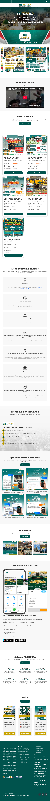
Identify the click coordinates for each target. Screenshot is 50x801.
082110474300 (39, 750)
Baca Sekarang (10, 733)
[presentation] (4, 58)
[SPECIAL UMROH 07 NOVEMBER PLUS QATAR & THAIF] (14, 59)
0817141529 (38, 747)
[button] (9, 97)
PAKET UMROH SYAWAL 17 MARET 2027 (12, 240)
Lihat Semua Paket (25, 124)
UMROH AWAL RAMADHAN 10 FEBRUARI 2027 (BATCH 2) (37, 157)
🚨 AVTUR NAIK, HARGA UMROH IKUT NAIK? (24, 724)
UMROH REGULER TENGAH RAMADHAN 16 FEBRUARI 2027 (12, 157)
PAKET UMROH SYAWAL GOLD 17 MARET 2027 (35, 199)
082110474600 (39, 748)
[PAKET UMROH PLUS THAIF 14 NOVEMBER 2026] (35, 59)
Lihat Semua (25, 465)
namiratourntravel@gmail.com (42, 756)
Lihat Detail (13, 172)
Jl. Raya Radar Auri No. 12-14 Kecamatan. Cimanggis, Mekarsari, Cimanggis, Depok (24, 760)
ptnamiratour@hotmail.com (41, 759)
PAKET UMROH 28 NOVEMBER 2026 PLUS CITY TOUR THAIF (13, 199)
